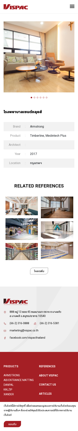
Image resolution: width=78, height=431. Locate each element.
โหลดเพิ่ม (39, 271)
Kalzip (8, 389)
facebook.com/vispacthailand (27, 337)
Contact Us (47, 384)
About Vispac (48, 375)
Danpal (9, 384)
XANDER (9, 394)
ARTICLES (45, 393)
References (47, 366)
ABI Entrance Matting (19, 380)
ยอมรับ (12, 424)
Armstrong (12, 375)
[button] (31, 97)
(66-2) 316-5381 (49, 323)
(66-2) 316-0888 (19, 323)
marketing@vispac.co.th (24, 330)
